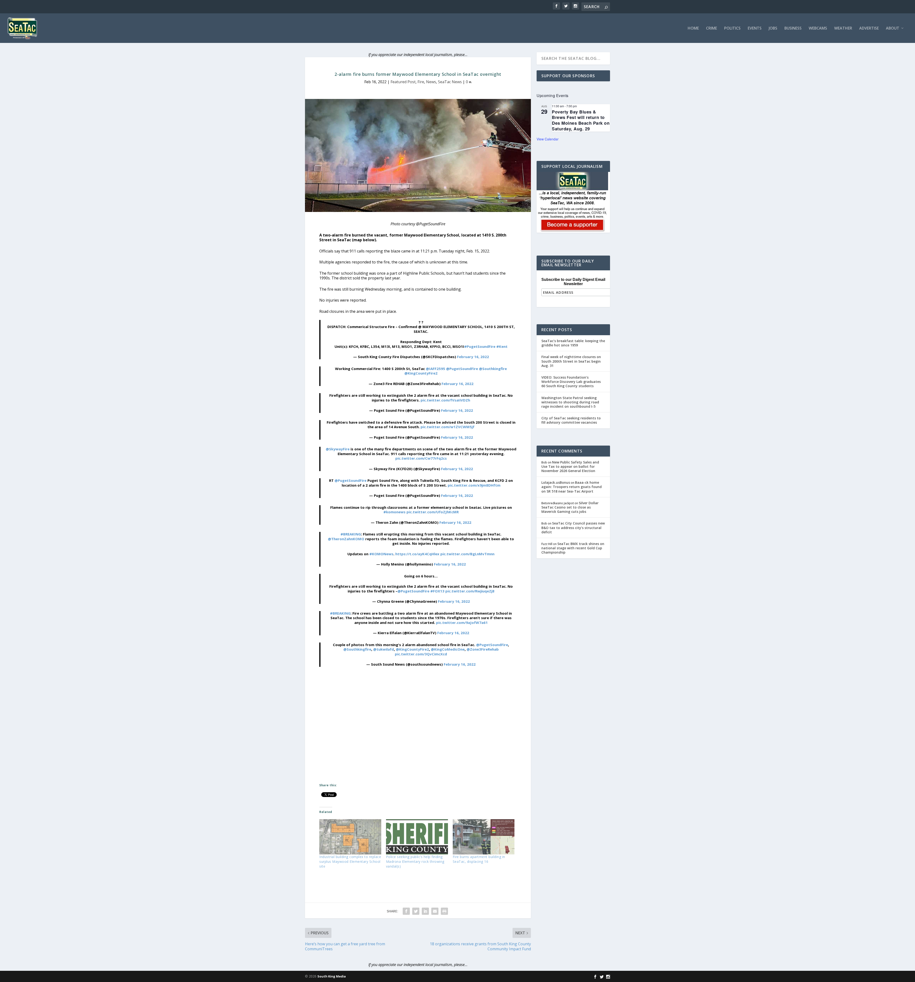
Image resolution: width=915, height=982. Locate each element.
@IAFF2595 (435, 368)
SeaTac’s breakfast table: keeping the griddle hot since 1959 (573, 343)
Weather (843, 28)
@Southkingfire (493, 368)
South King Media (331, 976)
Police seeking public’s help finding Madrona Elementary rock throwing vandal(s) (415, 861)
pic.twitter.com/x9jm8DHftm (474, 485)
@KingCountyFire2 (420, 373)
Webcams (818, 28)
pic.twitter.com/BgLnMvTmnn (467, 553)
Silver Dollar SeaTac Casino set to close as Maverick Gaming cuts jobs (570, 507)
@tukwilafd (383, 649)
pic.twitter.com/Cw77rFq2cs (421, 458)
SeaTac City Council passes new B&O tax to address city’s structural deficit (573, 527)
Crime (711, 28)
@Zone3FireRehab (483, 649)
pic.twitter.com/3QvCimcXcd (421, 654)
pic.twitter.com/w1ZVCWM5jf (447, 426)
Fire (420, 81)
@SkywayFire (338, 449)
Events (755, 28)
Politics (732, 28)
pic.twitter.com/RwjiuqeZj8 (469, 591)
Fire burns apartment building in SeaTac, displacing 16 (479, 859)
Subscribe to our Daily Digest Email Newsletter (573, 282)
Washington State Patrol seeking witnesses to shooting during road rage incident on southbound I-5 (570, 402)
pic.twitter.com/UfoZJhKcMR (433, 511)
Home (693, 28)
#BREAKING (351, 534)
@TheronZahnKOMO (346, 538)
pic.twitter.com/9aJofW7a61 (462, 622)
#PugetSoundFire (479, 346)
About (892, 28)
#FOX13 (437, 591)
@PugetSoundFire (462, 368)
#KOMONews (381, 553)
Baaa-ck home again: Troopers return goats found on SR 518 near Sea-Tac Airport (571, 486)
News (431, 81)
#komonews (394, 511)
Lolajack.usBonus (555, 482)
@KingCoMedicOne (448, 649)
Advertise (869, 28)
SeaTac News (450, 81)
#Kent (502, 346)
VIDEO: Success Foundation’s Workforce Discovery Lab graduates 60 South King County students (571, 381)
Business (793, 28)
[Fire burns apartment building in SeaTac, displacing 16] (484, 836)
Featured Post (403, 81)
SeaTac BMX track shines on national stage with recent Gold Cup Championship (572, 548)
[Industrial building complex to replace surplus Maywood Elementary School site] (350, 836)
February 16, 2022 (473, 356)
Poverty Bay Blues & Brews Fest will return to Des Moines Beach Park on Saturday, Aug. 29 (581, 120)
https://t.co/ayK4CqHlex (417, 553)
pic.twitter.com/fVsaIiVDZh (445, 400)
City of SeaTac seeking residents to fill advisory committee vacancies (571, 420)
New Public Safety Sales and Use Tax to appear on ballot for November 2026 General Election (570, 466)
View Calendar (548, 139)
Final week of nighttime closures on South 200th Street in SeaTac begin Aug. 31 (571, 361)
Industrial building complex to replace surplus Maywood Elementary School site (350, 861)
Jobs (773, 28)
